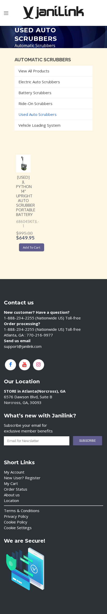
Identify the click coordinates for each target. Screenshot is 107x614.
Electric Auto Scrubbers (39, 81)
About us (12, 494)
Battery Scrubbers (34, 92)
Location (11, 500)
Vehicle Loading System (39, 125)
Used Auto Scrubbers (37, 114)
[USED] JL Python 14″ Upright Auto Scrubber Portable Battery (25, 196)
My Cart (11, 483)
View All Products (33, 70)
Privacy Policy (16, 516)
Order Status (15, 489)
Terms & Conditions (21, 510)
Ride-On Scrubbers (35, 103)
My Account (14, 472)
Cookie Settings (18, 527)
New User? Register (22, 477)
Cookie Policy (15, 522)
